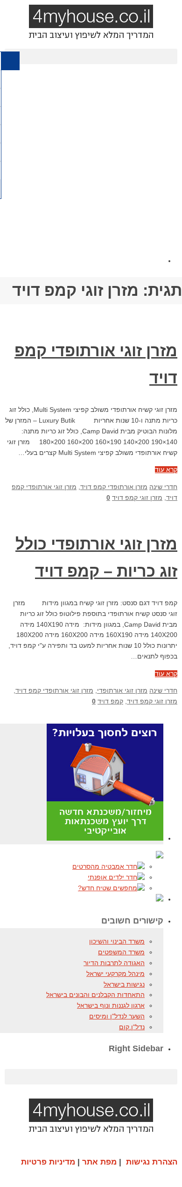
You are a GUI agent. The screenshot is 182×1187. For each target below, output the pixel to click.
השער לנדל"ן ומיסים (117, 1016)
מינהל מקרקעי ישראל (115, 973)
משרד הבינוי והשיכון (117, 941)
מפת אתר (99, 1162)
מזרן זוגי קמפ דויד (137, 497)
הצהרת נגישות (151, 1162)
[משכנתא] (105, 838)
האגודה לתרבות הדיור (114, 963)
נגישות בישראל (124, 984)
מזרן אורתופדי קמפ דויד (113, 487)
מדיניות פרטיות (48, 1162)
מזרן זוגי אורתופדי (122, 690)
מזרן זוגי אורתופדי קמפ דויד (54, 690)
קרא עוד (166, 469)
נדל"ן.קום (132, 1027)
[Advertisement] (91, 172)
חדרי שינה (163, 487)
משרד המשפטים (121, 952)
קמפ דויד (110, 701)
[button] (91, 56)
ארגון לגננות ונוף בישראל (111, 1005)
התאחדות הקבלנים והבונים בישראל (95, 994)
